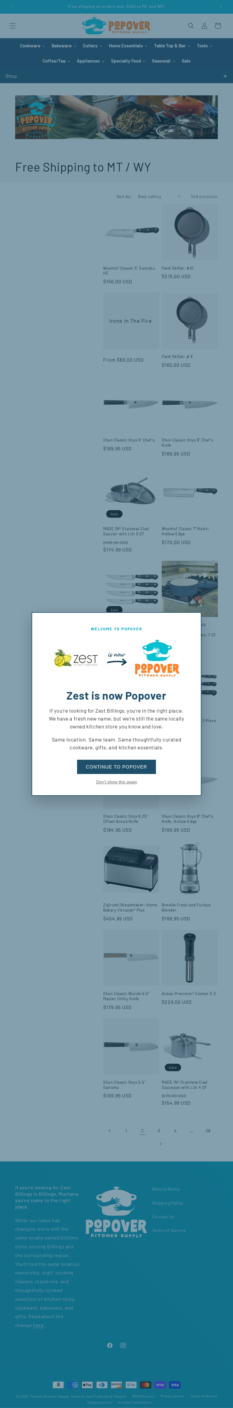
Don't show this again (116, 781)
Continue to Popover (116, 766)
